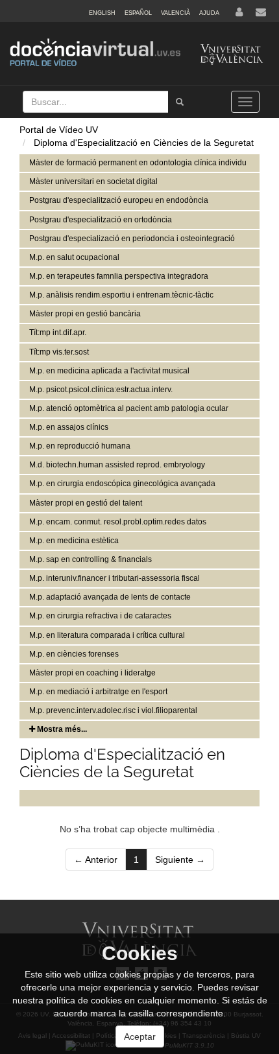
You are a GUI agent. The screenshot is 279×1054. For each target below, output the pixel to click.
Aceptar (140, 1036)
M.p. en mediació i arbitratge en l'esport (98, 691)
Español (138, 13)
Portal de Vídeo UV (58, 129)
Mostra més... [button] (61, 729)
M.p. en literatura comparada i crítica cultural (107, 635)
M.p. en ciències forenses (74, 654)
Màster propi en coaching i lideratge (92, 672)
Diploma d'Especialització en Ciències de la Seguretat (144, 142)
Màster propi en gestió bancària (85, 313)
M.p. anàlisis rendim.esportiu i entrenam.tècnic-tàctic (121, 294)
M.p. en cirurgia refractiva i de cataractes (100, 615)
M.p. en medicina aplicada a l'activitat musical (109, 370)
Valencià (175, 13)
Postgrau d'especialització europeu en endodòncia (118, 200)
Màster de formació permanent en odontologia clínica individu (138, 162)
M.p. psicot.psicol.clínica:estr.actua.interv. (101, 389)
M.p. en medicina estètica (74, 540)
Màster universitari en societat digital (93, 181)
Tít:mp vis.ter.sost (59, 352)
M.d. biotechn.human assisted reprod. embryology (117, 464)
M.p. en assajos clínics (68, 427)
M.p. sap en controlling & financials (90, 559)
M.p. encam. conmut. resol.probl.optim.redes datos (117, 521)
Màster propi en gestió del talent (85, 503)
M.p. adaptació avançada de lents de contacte (110, 597)
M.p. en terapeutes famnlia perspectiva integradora (118, 276)
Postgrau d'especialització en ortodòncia (100, 219)
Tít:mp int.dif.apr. (57, 332)
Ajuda (209, 13)
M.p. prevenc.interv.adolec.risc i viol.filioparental (113, 710)
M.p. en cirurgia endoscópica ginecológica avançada (122, 483)
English (102, 13)
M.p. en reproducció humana (79, 446)
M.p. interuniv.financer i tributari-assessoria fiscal (114, 578)
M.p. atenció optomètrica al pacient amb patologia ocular (128, 408)
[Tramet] (180, 102)
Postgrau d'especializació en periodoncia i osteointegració (132, 238)
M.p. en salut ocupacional (74, 257)
